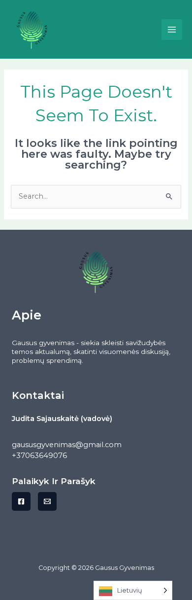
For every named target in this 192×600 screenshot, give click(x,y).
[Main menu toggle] (171, 29)
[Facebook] (21, 501)
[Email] (47, 501)
